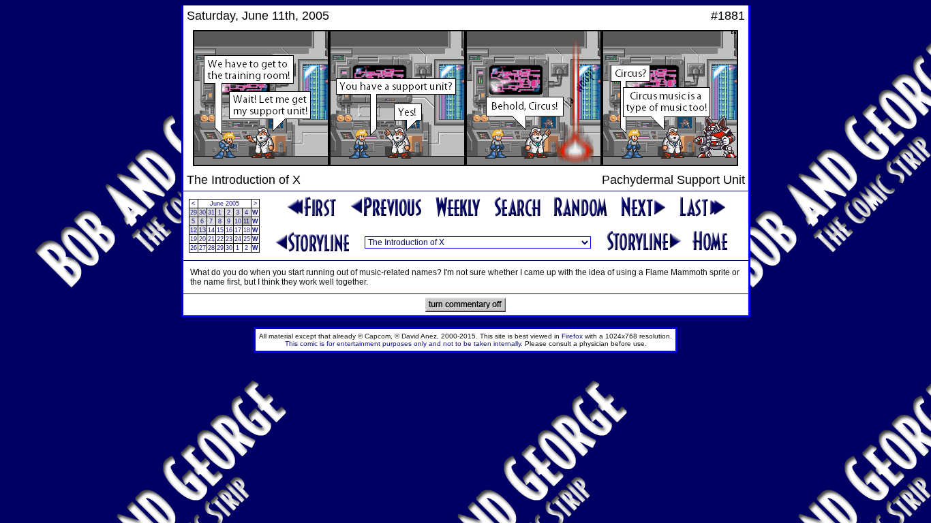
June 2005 (224, 203)
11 (246, 221)
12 (193, 230)
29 (193, 212)
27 (202, 247)
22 (220, 239)
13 (202, 230)
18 (246, 230)
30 (202, 212)
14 (211, 230)
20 (202, 239)
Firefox (572, 336)
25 (246, 239)
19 (193, 239)
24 (237, 239)
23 (229, 239)
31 (211, 212)
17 (237, 230)
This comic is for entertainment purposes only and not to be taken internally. (404, 343)
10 (237, 221)
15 (220, 230)
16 (229, 230)
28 (211, 247)
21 (211, 239)
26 (193, 247)
